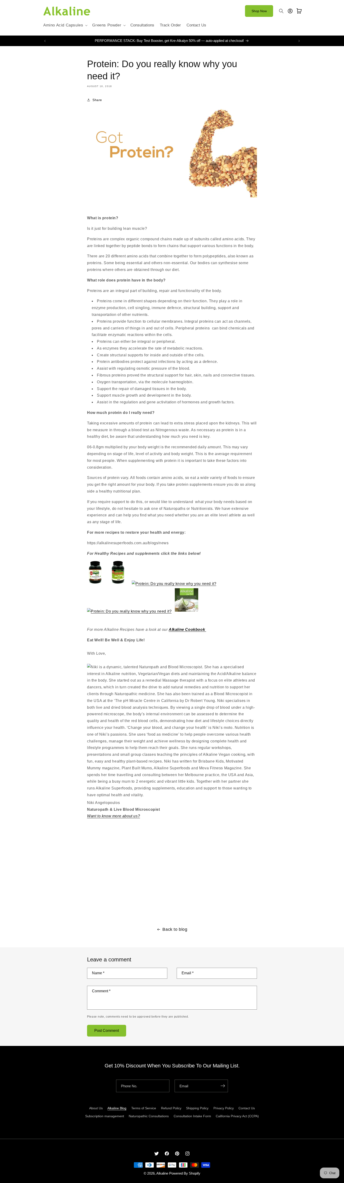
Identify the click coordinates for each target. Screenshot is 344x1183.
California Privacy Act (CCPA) (237, 1116)
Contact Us (246, 1108)
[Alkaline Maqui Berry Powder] (129, 611)
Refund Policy (171, 1108)
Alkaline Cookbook (187, 630)
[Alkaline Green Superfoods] (174, 584)
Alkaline (162, 1173)
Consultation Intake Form (192, 1116)
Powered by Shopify (184, 1173)
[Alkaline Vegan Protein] (95, 584)
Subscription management (104, 1116)
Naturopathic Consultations (149, 1116)
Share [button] (97, 100)
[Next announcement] (299, 41)
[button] (64, 25)
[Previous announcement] (45, 41)
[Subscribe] (223, 1085)
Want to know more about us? (113, 816)
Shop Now (259, 11)
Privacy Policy (223, 1108)
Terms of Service (143, 1108)
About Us (96, 1108)
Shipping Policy (197, 1108)
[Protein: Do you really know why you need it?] (172, 197)
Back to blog (174, 929)
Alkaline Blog (116, 1108)
